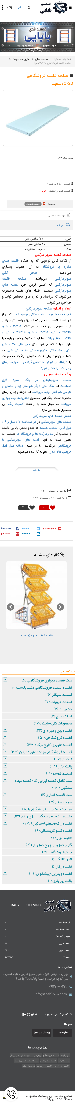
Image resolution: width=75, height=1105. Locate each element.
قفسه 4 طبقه (28, 1066)
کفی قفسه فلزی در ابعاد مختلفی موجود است (41, 314)
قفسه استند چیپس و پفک (26, 1060)
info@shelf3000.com (50, 994)
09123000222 (58, 986)
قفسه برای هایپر (44, 1066)
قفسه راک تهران (61, 1066)
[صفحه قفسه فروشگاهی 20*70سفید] (38, 118)
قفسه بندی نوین (48, 1060)
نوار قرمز (65, 1055)
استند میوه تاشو (51, 1055)
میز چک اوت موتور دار (20, 1055)
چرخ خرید (36, 1055)
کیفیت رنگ (16, 404)
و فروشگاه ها (25, 433)
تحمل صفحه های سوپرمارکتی (52, 416)
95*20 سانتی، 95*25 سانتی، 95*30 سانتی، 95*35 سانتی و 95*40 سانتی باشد (36, 332)
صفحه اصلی (41, 59)
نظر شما (36, 469)
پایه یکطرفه (63, 1060)
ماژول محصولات (21, 59)
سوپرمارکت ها (45, 433)
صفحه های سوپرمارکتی (56, 422)
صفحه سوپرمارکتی (39, 308)
